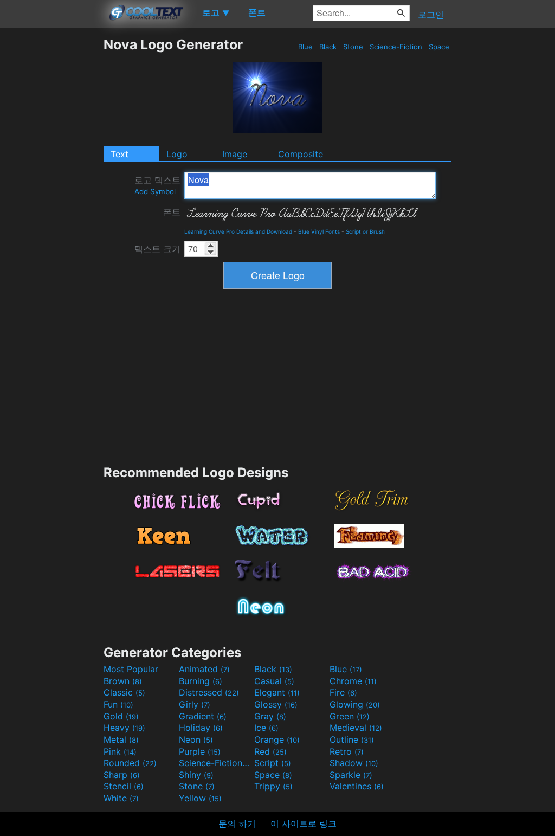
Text (119, 154)
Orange (277, 739)
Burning (200, 681)
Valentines (357, 786)
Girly (194, 704)
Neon (196, 739)
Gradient (203, 716)
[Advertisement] (51, 199)
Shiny (196, 774)
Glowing (355, 704)
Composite (300, 154)
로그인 (431, 14)
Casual (274, 681)
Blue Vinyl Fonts (319, 231)
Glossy (276, 704)
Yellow (200, 798)
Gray (270, 716)
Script (272, 762)
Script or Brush (365, 231)
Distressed (209, 692)
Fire (343, 692)
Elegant (277, 692)
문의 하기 (237, 823)
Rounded (130, 762)
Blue (305, 46)
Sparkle (351, 774)
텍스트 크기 (157, 248)
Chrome (353, 681)
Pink (120, 751)
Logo (177, 154)
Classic (124, 692)
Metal (121, 739)
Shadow (354, 762)
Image (234, 154)
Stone (353, 46)
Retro (347, 751)
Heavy (124, 727)
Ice (266, 727)
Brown (123, 681)
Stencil (124, 786)
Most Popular (131, 669)
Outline (352, 739)
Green (350, 716)
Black (328, 46)
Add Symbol (155, 191)
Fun (118, 704)
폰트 (171, 212)
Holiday (201, 727)
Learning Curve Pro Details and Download (238, 231)
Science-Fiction (395, 46)
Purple (200, 751)
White (121, 798)
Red (270, 751)
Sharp (122, 774)
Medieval (356, 727)
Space (439, 46)
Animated (204, 669)
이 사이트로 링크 (303, 823)
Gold (121, 716)
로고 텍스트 (157, 185)
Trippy (273, 786)
